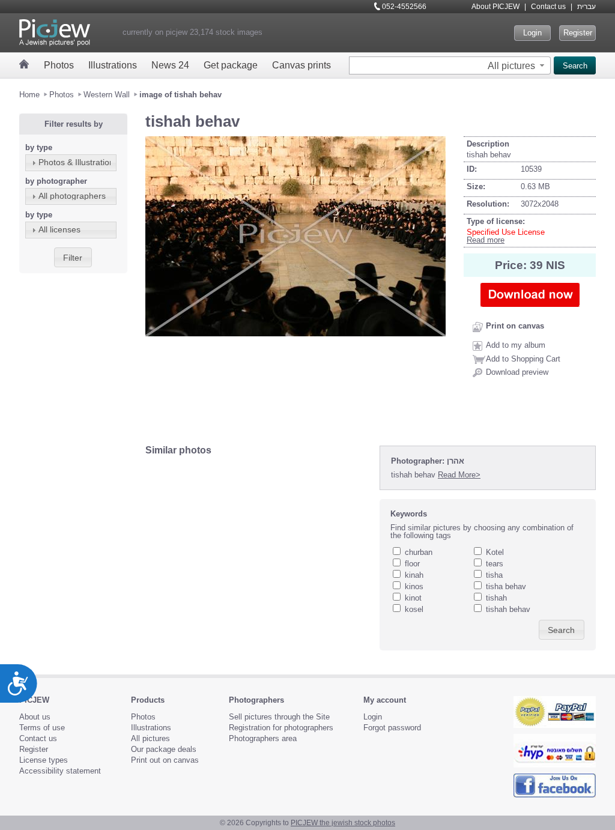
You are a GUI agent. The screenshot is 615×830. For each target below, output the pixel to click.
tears (494, 563)
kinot (413, 597)
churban (418, 552)
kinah (414, 575)
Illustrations (112, 65)
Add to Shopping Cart (523, 359)
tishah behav (508, 609)
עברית (586, 6)
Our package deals (163, 749)
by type (38, 147)
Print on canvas (515, 326)
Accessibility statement (60, 770)
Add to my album (515, 345)
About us (34, 716)
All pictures (150, 738)
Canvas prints (301, 65)
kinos (414, 586)
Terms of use (42, 727)
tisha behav (506, 586)
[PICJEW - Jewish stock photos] (54, 32)
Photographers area (263, 738)
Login (532, 32)
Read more (485, 239)
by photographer (56, 181)
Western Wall (106, 94)
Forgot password (392, 727)
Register (577, 32)
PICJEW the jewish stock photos (343, 823)
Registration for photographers (281, 727)
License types (43, 760)
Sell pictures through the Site (279, 716)
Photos (59, 65)
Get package (231, 65)
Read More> (459, 474)
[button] (517, 65)
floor (412, 563)
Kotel (495, 552)
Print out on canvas (165, 760)
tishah (496, 597)
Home (29, 94)
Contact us (548, 6)
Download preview (517, 372)
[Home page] (24, 63)
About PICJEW (495, 6)
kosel (414, 609)
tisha (494, 575)
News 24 (170, 65)
